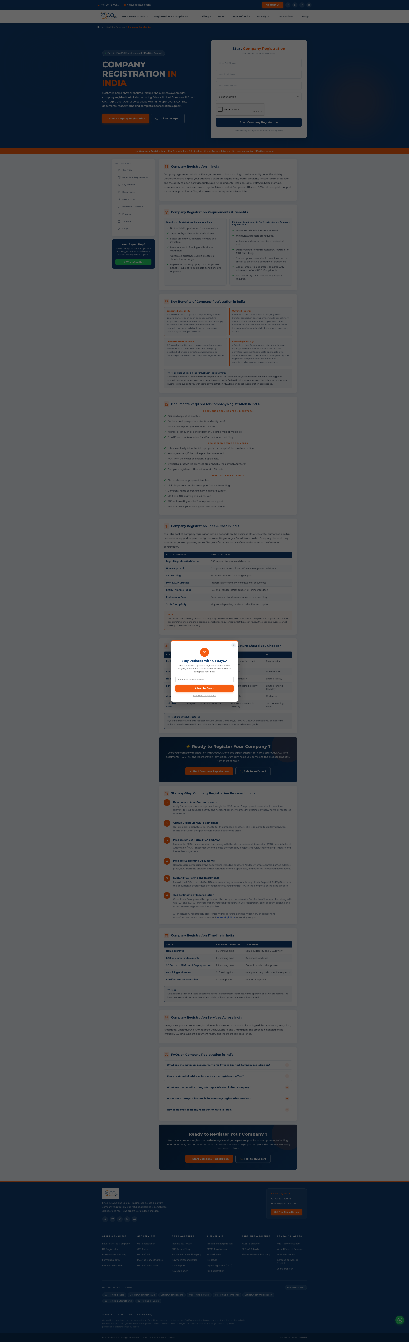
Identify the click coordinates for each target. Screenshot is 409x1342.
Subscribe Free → (204, 688)
